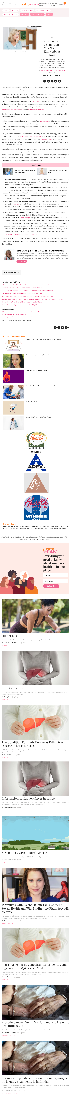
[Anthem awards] (36, 483)
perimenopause (36, 26)
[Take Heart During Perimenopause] (13, 376)
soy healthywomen (43, 10)
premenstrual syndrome (11, 110)
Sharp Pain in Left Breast (10, 526)
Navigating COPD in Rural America (25, 853)
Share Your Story (37, 14)
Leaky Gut (46, 526)
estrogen (64, 124)
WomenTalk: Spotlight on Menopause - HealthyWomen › (21, 305)
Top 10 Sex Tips (36, 526)
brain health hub (27, 10)
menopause (36, 101)
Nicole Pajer (8, 921)
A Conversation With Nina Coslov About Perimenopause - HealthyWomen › (28, 285)
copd (3, 862)
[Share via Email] (59, 81)
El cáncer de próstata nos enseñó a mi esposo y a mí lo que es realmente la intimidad (34, 1079)
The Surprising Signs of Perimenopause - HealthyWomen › (22, 293)
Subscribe (24, 14)
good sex (15, 10)
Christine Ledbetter (10, 1033)
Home (28, 26)
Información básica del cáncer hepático (28, 798)
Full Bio (21, 261)
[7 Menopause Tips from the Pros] (42, 171)
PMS (22, 110)
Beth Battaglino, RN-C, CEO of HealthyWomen (40, 250)
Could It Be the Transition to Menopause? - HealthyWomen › (23, 302)
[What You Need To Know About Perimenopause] (8, 171)
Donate (49, 14)
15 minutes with (7, 923)
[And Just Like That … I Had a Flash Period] (13, 423)
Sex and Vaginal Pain (22, 528)
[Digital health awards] (36, 440)
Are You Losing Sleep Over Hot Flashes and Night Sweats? (44, 339)
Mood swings (25, 218)
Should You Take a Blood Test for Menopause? (40, 386)
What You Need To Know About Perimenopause (24, 172)
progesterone (35, 136)
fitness (4, 645)
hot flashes (15, 204)
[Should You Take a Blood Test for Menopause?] (13, 392)
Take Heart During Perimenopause (36, 370)
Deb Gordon (8, 859)
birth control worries (36, 110)
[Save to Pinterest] (52, 81)
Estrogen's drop (46, 139)
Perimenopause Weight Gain (38, 528)
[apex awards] (36, 460)
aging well (18, 320)
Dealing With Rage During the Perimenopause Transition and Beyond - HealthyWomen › (33, 299)
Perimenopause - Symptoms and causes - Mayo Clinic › (18, 317)
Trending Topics (9, 524)
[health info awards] (36, 507)
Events (6, 10)
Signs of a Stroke (25, 526)
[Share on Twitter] (48, 81)
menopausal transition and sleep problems (21, 234)
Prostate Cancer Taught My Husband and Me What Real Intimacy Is (35, 1024)
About (61, 4)
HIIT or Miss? (11, 636)
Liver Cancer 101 (13, 688)
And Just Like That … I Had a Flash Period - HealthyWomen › (22, 288)
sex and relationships (9, 1035)
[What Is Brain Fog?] (13, 407)
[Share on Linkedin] (55, 81)
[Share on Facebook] (44, 81)
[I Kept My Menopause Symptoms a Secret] (13, 361)
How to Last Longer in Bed (57, 528)
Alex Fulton (7, 755)
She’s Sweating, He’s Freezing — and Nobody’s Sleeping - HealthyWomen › (28, 290)
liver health (6, 699)
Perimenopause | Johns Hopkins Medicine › (14, 314)
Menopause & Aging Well (52, 75)
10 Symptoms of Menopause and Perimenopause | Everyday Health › (22, 312)
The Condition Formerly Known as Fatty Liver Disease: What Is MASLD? (32, 744)
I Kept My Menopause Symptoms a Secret (39, 355)
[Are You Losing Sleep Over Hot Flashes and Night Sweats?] (13, 345)
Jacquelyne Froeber (10, 643)
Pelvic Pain (11, 528)
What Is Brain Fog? (31, 401)
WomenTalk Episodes (11, 14)
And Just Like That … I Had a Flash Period (38, 417)
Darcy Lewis (8, 697)
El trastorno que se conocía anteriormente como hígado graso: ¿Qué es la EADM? (34, 966)
